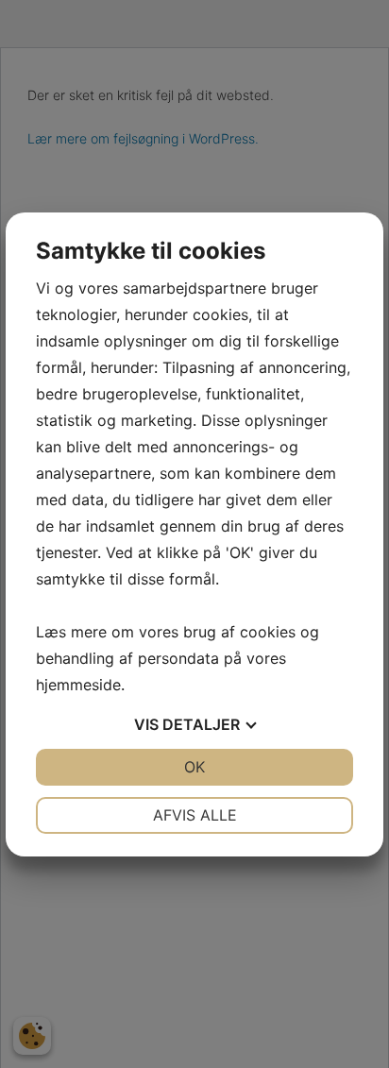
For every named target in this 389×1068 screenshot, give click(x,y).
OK (194, 766)
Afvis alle (195, 814)
